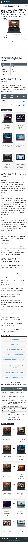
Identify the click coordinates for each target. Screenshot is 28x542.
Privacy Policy (6, 540)
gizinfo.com (12, 538)
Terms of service (15, 540)
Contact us (22, 540)
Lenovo (13, 5)
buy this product (11, 51)
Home (2, 5)
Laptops (8, 5)
